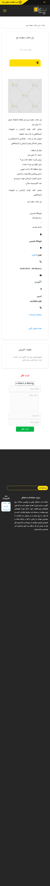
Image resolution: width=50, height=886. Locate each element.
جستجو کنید (43, 487)
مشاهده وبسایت (35, 314)
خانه (43, 25)
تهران (34, 255)
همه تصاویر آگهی (35, 328)
